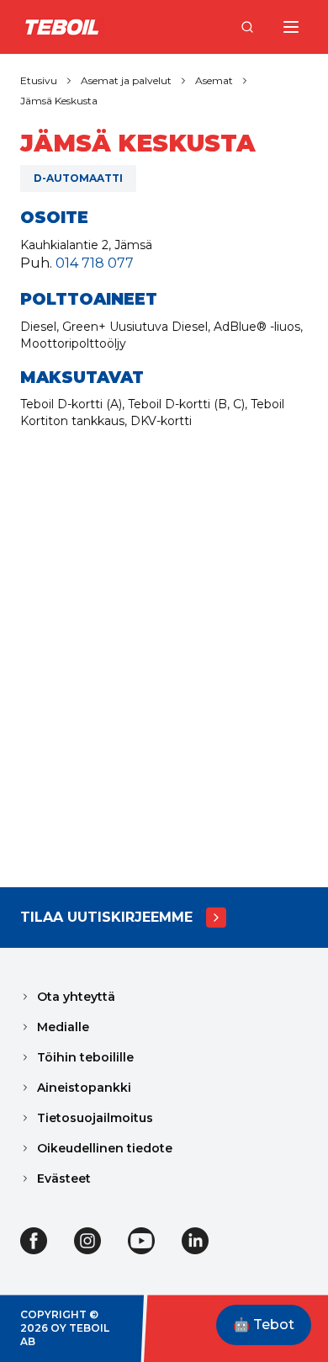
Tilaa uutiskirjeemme (106, 917)
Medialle (63, 1027)
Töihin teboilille (85, 1057)
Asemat (214, 80)
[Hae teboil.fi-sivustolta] (247, 27)
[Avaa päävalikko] (291, 27)
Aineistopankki (84, 1087)
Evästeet (64, 1178)
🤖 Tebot (263, 1325)
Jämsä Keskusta (59, 100)
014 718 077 (95, 263)
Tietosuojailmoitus (95, 1117)
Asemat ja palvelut (126, 80)
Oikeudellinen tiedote (104, 1148)
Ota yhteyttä (76, 996)
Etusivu (38, 80)
